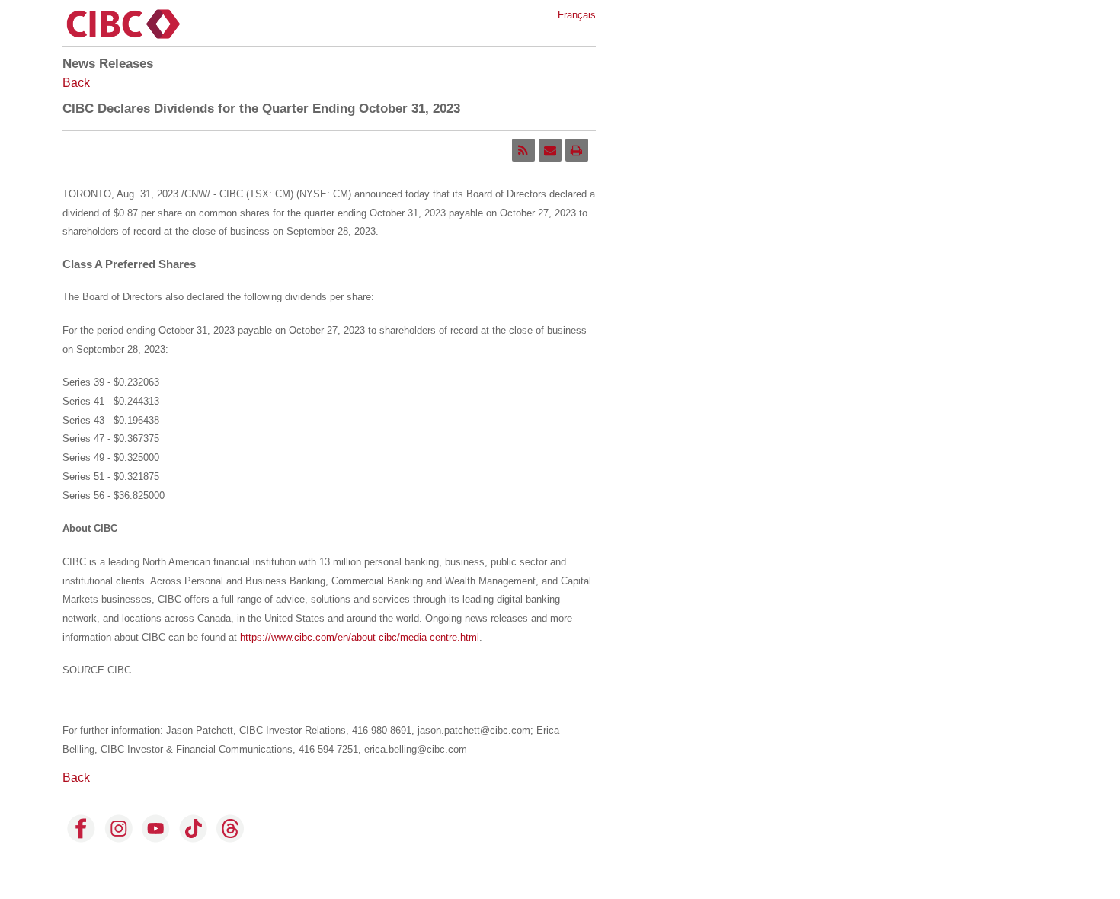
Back (76, 82)
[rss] (523, 150)
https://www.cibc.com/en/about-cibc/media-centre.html (359, 637)
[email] (550, 150)
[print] (576, 150)
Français (577, 15)
